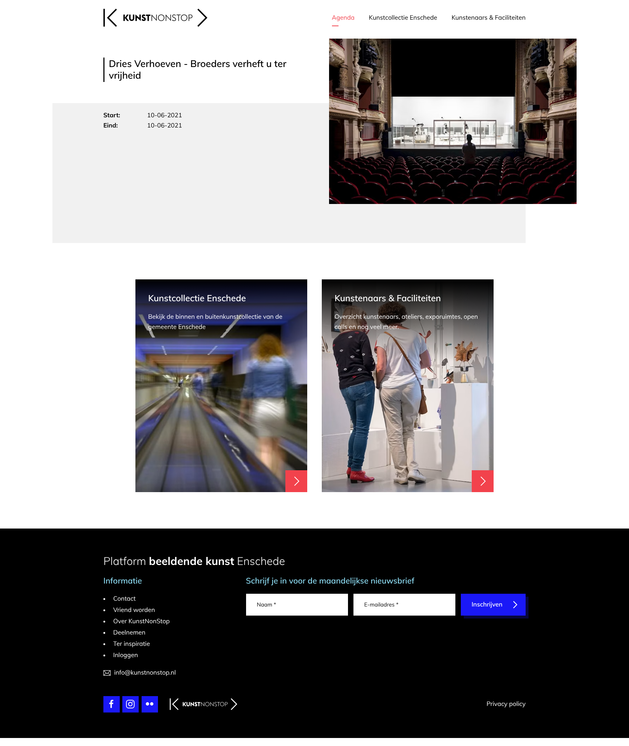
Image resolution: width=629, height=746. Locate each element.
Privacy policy (506, 704)
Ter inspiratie (131, 644)
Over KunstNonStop (141, 621)
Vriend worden (134, 610)
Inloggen (125, 655)
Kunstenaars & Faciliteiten (488, 17)
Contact (124, 598)
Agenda (343, 17)
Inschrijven (487, 604)
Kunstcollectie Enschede (403, 17)
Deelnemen (129, 632)
